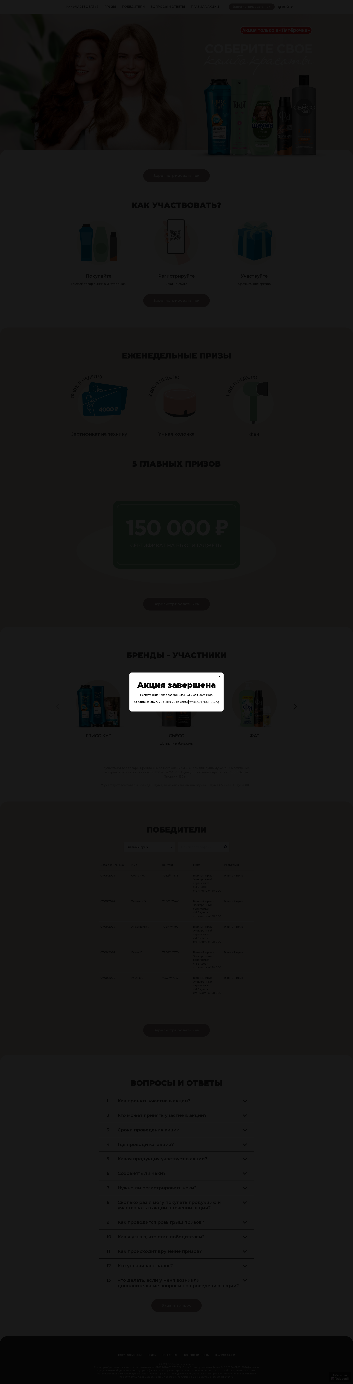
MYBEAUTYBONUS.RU (204, 702)
